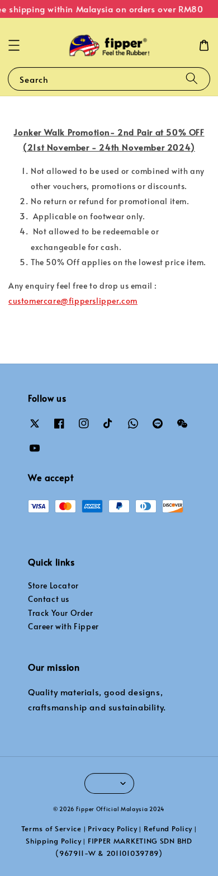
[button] (14, 45)
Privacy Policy (113, 828)
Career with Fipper (63, 626)
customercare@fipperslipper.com (73, 300)
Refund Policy (168, 828)
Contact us (48, 599)
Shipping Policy (54, 841)
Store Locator (53, 585)
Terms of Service (51, 828)
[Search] (192, 79)
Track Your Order (60, 612)
